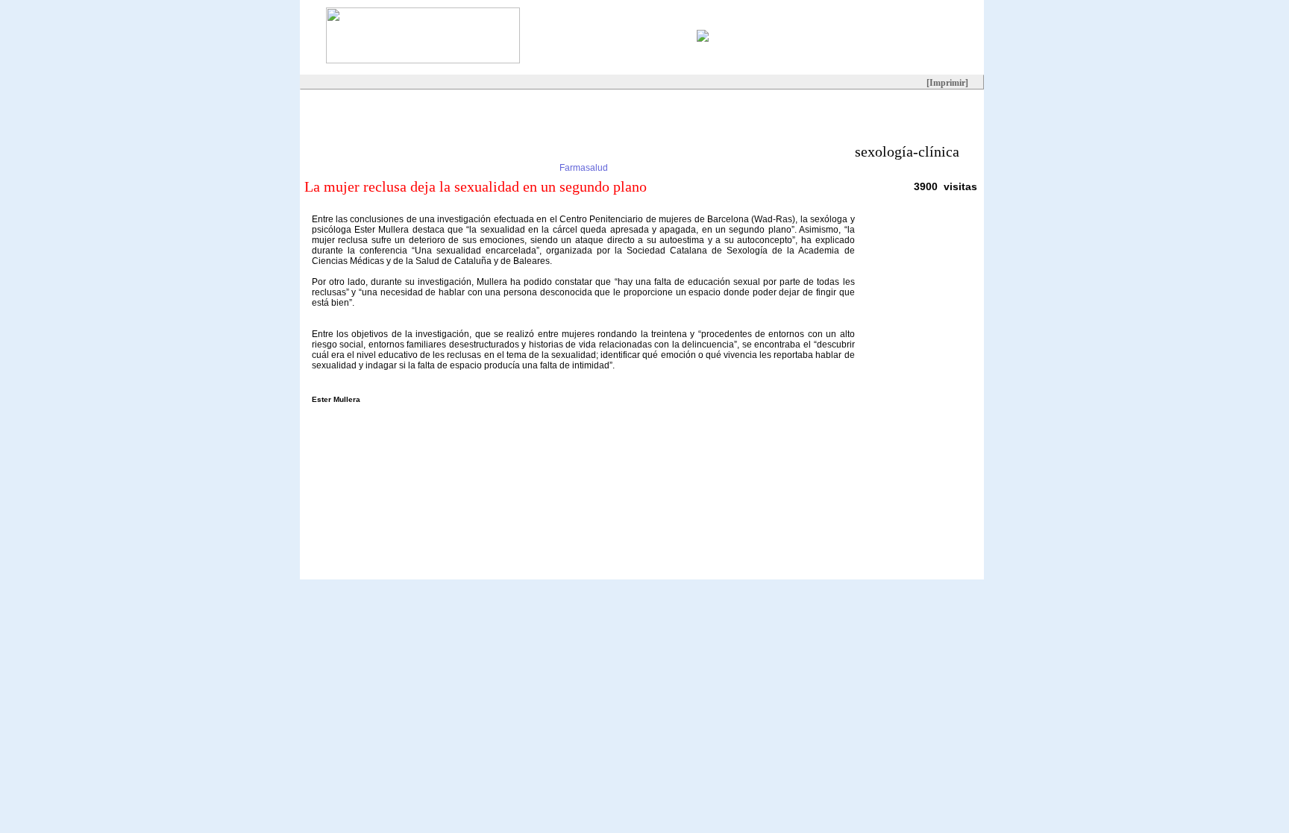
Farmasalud (583, 168)
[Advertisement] (571, 123)
